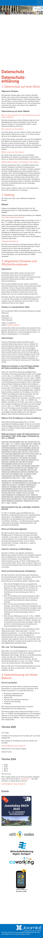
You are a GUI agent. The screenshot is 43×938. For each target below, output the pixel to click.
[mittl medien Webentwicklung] (21, 834)
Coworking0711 (26, 779)
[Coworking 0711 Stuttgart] (21, 861)
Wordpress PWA (21, 891)
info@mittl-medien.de (13, 325)
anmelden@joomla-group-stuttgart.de (13, 746)
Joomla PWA (20, 889)
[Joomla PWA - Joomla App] (21, 879)
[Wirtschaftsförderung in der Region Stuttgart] (21, 848)
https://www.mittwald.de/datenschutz (13, 217)
